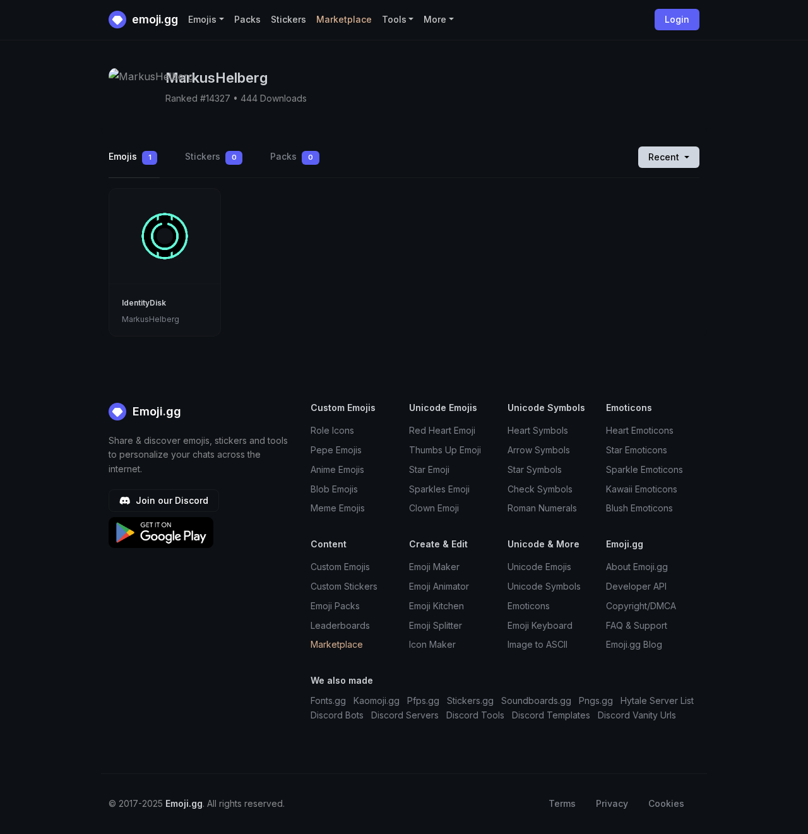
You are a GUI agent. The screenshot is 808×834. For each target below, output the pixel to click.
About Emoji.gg (637, 566)
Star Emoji (429, 469)
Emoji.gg (155, 411)
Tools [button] (394, 19)
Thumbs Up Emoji (445, 449)
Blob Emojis (334, 489)
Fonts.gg (328, 700)
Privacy (612, 803)
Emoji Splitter (435, 625)
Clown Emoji (434, 508)
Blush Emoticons (639, 508)
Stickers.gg (470, 700)
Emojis (130, 156)
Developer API (636, 586)
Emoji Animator (439, 586)
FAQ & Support (636, 625)
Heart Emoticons (640, 430)
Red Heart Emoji (442, 430)
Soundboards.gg (536, 700)
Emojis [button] (202, 19)
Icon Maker (432, 644)
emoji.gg (153, 19)
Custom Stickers (344, 586)
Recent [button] (665, 157)
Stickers (288, 19)
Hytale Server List (657, 700)
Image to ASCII (537, 644)
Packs (247, 19)
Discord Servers (405, 715)
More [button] (435, 19)
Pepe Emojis (336, 449)
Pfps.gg (423, 700)
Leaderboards (340, 625)
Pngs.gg (596, 700)
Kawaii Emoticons (641, 489)
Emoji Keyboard (540, 625)
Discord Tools (475, 715)
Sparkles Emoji (439, 489)
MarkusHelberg (150, 319)
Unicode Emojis (539, 566)
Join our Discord (170, 500)
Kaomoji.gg (377, 700)
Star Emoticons (636, 449)
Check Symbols (540, 489)
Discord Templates (551, 715)
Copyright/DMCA (641, 605)
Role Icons (332, 430)
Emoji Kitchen (436, 605)
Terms (562, 803)
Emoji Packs (335, 605)
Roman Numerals (542, 508)
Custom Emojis (340, 566)
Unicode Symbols (544, 586)
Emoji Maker (434, 566)
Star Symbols (535, 469)
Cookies (666, 803)
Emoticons (529, 605)
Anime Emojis (337, 469)
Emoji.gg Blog (634, 644)
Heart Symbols (538, 430)
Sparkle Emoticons (644, 469)
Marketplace (344, 19)
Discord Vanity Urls (637, 715)
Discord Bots (337, 715)
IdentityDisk (144, 302)
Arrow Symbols (539, 449)
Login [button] (677, 19)
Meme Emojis (338, 508)
